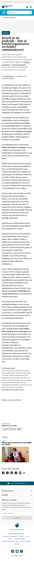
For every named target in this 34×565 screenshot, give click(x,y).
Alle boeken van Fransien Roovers (13, 389)
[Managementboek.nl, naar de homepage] (7, 8)
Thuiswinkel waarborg (17, 534)
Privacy (27, 536)
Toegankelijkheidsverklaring (10, 541)
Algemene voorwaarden (10, 536)
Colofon (21, 536)
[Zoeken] (30, 12)
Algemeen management (9, 17)
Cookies (10, 539)
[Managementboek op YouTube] (17, 551)
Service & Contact (25, 541)
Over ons (17, 544)
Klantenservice (7, 491)
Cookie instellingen (19, 539)
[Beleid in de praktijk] (8, 412)
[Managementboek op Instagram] (21, 551)
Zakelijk (5, 495)
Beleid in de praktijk (24, 131)
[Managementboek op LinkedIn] (12, 551)
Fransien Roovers (19, 64)
